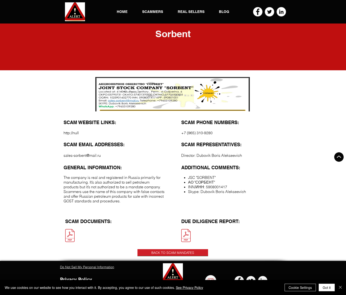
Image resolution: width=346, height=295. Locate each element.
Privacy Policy (76, 279)
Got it (327, 287)
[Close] (340, 287)
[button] (75, 11)
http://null (71, 132)
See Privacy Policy (189, 287)
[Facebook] (257, 11)
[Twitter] (269, 11)
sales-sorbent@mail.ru (82, 155)
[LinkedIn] (281, 11)
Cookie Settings (300, 287)
